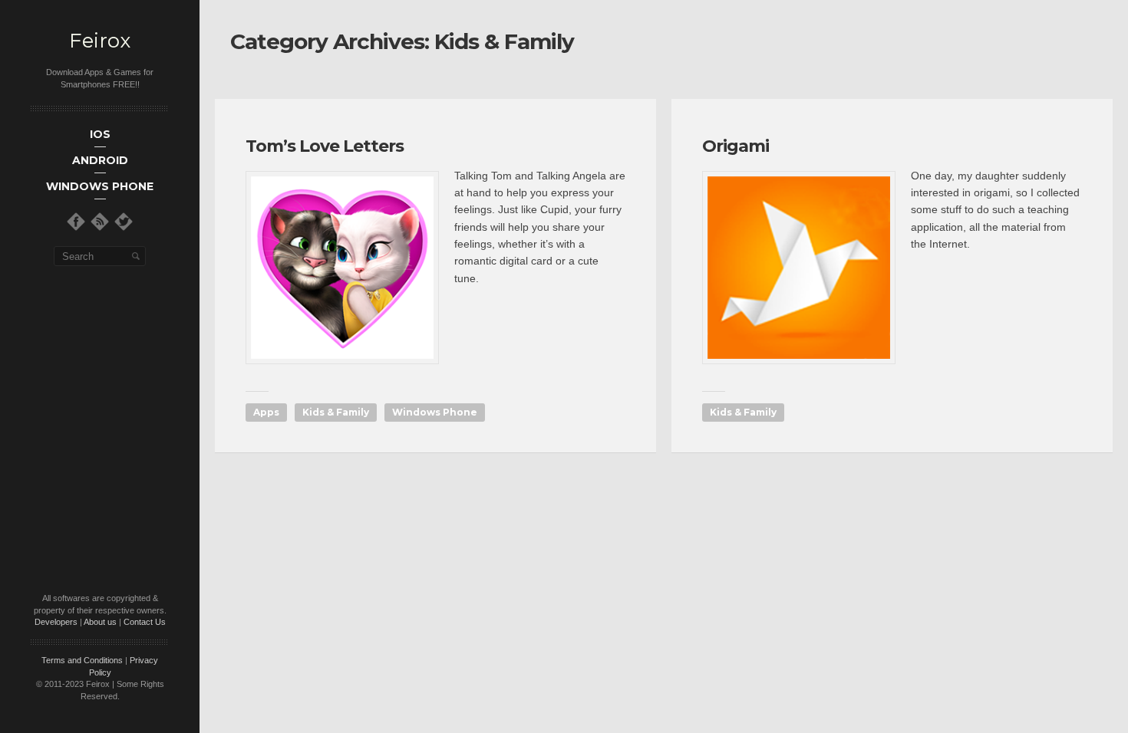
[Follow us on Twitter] (123, 221)
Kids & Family (335, 412)
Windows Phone (434, 412)
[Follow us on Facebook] (76, 221)
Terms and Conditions (82, 660)
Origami (735, 146)
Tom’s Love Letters (325, 146)
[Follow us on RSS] (100, 221)
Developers (56, 621)
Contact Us (145, 621)
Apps (266, 412)
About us (100, 621)
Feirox (99, 41)
